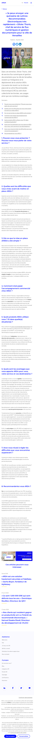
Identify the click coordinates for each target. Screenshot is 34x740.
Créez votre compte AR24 (9, 529)
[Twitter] (17, 44)
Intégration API (5, 669)
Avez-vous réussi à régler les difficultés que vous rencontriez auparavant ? (18, 130)
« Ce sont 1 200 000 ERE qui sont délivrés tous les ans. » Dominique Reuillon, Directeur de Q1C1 (17, 598)
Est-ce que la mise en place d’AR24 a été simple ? (17, 113)
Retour (5, 9)
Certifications (5, 677)
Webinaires (4, 639)
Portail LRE (4, 671)
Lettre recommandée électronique (20, 326)
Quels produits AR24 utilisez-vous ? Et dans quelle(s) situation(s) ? (16, 121)
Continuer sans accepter (25, 697)
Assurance (4, 680)
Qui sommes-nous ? (7, 663)
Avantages (4, 674)
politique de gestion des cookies (18, 732)
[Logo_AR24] (4, 3)
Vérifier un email (6, 648)
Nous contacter (5, 654)
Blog (3, 666)
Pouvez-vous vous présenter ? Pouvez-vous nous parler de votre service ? (18, 105)
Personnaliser (23, 736)
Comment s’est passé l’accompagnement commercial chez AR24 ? (15, 116)
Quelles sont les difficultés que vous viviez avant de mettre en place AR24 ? (17, 109)
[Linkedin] (20, 44)
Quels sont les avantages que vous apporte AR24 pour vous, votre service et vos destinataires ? (17, 125)
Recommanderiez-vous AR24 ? (12, 133)
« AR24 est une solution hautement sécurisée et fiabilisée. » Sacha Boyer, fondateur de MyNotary (17, 580)
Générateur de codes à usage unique (10, 651)
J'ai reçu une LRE (6, 645)
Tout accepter (10, 736)
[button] (26, 3)
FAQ (3, 642)
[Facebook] (14, 44)
